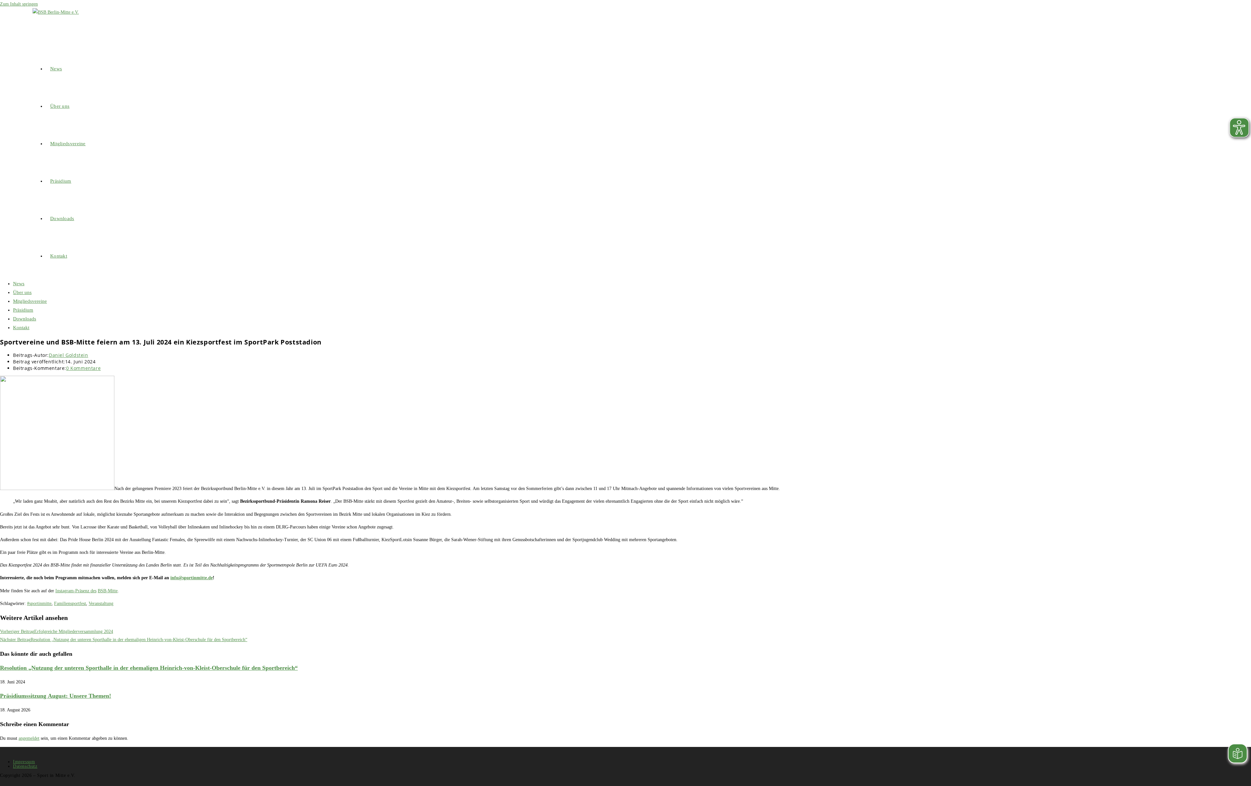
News (18, 283)
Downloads (24, 318)
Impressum (24, 761)
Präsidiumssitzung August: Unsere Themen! (55, 696)
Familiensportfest (70, 603)
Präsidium (23, 310)
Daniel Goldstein (68, 355)
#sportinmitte (39, 603)
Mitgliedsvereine (30, 301)
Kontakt (21, 327)
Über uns (22, 292)
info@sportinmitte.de (191, 577)
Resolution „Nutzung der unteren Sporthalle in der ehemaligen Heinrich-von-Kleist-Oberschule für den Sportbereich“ (149, 668)
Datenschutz (25, 766)
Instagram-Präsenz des (75, 590)
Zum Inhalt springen (19, 4)
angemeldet (29, 738)
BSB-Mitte (108, 590)
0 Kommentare (83, 368)
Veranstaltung (101, 603)
